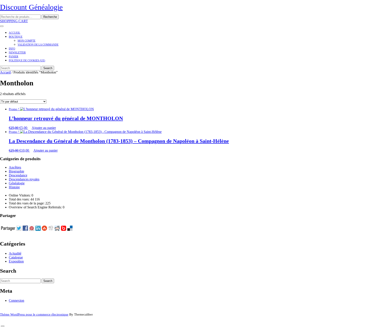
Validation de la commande (38, 44)
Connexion (16, 300)
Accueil (14, 32)
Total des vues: (19, 199)
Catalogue (16, 257)
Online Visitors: (20, 195)
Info (12, 48)
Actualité (15, 253)
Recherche (50, 16)
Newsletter (17, 52)
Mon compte (26, 40)
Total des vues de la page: (27, 203)
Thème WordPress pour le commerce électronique (34, 314)
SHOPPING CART (14, 21)
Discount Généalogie (31, 7)
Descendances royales (24, 179)
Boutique (15, 36)
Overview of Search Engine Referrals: (36, 207)
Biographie (16, 171)
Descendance (18, 175)
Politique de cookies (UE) (27, 60)
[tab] (2, 26)
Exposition (16, 261)
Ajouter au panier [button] (44, 128)
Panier (13, 56)
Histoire (14, 187)
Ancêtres (15, 167)
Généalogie (17, 183)
